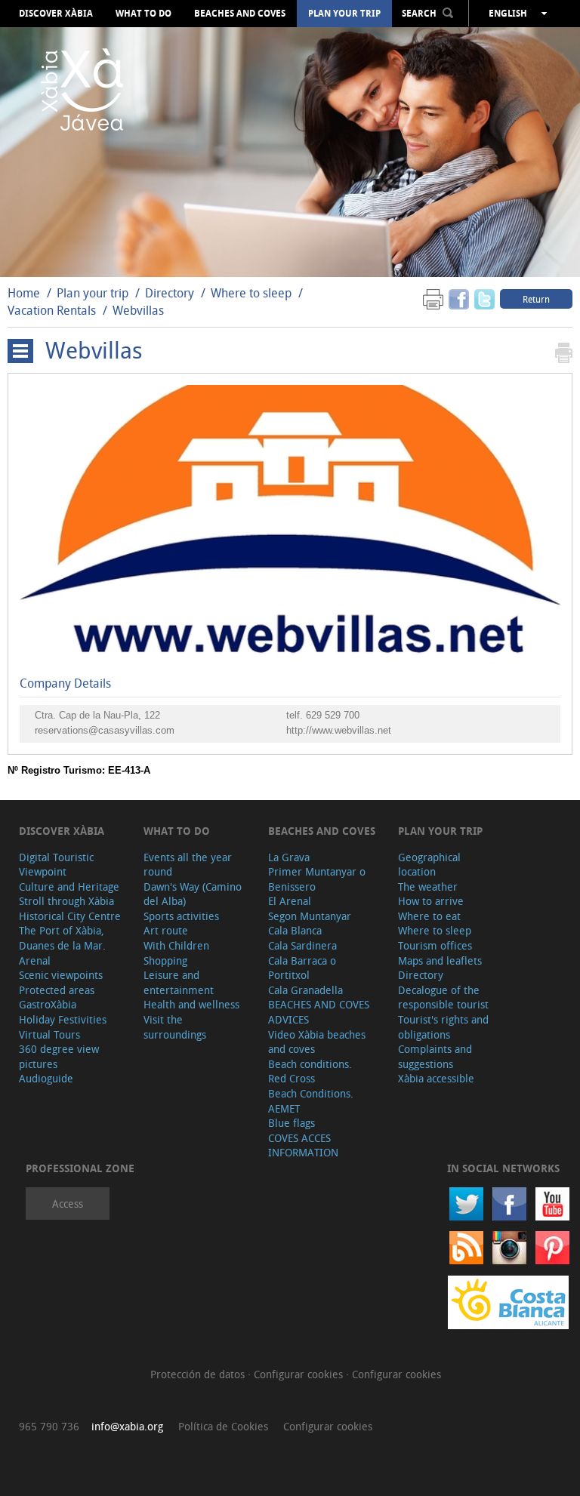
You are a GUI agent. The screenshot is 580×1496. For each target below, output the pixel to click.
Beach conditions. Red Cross (310, 1071)
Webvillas (138, 310)
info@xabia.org (127, 1426)
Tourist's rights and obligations (443, 1027)
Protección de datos (199, 1374)
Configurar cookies (300, 1374)
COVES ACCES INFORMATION (303, 1145)
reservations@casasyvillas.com (104, 730)
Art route (165, 930)
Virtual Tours (49, 1034)
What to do (143, 13)
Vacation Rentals (52, 310)
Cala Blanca (295, 930)
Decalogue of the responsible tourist (443, 997)
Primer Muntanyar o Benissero (317, 879)
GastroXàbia (47, 1004)
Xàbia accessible (436, 1078)
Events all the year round (187, 864)
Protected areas (56, 990)
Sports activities (181, 916)
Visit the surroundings (174, 1027)
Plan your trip (344, 13)
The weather (428, 886)
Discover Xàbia (56, 13)
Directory (169, 293)
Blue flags (291, 1123)
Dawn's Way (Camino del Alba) (192, 894)
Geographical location (429, 864)
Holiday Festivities (62, 1019)
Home (24, 293)
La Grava (289, 857)
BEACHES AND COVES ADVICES (318, 1012)
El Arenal (289, 901)
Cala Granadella (305, 990)
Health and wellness (191, 1004)
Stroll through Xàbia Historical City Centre (70, 908)
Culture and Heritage (69, 886)
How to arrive (431, 901)
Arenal (35, 960)
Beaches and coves (239, 13)
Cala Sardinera (302, 945)
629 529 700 (332, 715)
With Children (176, 945)
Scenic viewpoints (61, 975)
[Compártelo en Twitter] (484, 298)
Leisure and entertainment (178, 982)
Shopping (165, 960)
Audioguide (46, 1078)
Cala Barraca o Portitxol (302, 968)
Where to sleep (251, 293)
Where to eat (429, 916)
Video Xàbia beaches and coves (317, 1042)
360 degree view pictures (59, 1056)
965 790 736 (49, 1426)
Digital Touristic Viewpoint (56, 864)
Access (67, 1203)
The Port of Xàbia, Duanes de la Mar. (62, 938)
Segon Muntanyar (309, 916)
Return (536, 299)
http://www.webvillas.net (338, 730)
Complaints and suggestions (435, 1056)
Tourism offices (435, 945)
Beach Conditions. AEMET (310, 1101)
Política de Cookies (223, 1426)
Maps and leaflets (440, 960)
